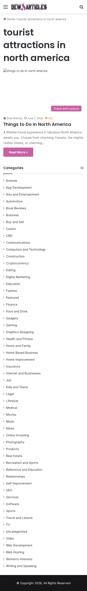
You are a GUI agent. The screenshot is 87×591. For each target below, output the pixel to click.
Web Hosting (15, 552)
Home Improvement (20, 359)
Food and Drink (16, 311)
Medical (11, 407)
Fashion (11, 291)
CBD (9, 235)
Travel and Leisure (19, 518)
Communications (18, 242)
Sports (10, 511)
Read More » (18, 152)
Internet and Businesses (23, 373)
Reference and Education (24, 469)
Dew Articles (15, 118)
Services (12, 497)
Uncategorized (16, 531)
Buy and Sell (15, 222)
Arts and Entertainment (22, 194)
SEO (9, 490)
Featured (12, 297)
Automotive (14, 201)
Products (12, 449)
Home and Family (18, 346)
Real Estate (14, 456)
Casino (11, 229)
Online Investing (17, 435)
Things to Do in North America (37, 124)
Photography (15, 442)
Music (10, 421)
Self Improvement (19, 483)
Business (12, 215)
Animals (11, 180)
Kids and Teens (17, 387)
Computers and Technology (26, 249)
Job (8, 380)
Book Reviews (16, 208)
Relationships (15, 476)
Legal (10, 394)
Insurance (13, 366)
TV (8, 524)
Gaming (11, 325)
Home (10, 19)
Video (10, 538)
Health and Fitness (19, 339)
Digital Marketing (18, 277)
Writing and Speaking (21, 566)
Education (13, 284)
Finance (11, 304)
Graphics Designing (20, 332)
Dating (10, 270)
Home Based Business (22, 352)
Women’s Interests (19, 559)
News (10, 428)
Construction (15, 256)
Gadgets (12, 318)
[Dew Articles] (29, 6)
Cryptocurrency (17, 263)
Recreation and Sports (22, 462)
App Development (19, 187)
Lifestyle (12, 401)
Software (12, 504)
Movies (11, 414)
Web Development (19, 545)
